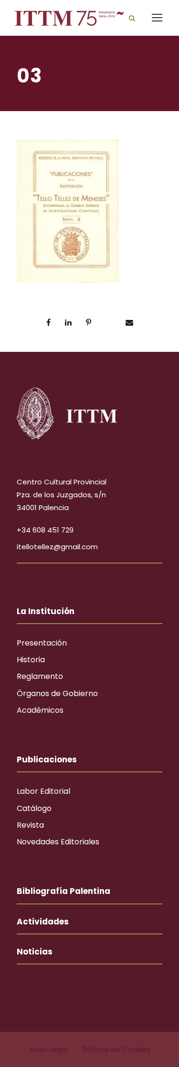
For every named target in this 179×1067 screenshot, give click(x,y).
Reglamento (40, 676)
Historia (31, 659)
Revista (30, 825)
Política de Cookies (117, 1049)
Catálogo (34, 808)
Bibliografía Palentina (63, 891)
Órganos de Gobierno (57, 693)
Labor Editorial (43, 791)
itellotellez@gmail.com (57, 547)
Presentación (42, 642)
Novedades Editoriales (58, 841)
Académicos (40, 710)
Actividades (43, 921)
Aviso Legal (49, 1049)
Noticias (35, 951)
